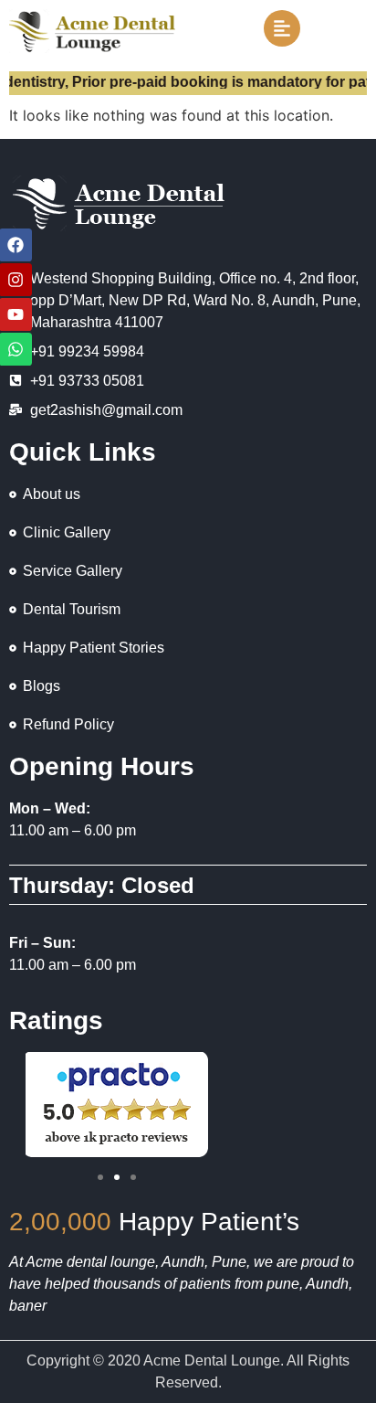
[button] (100, 1177)
